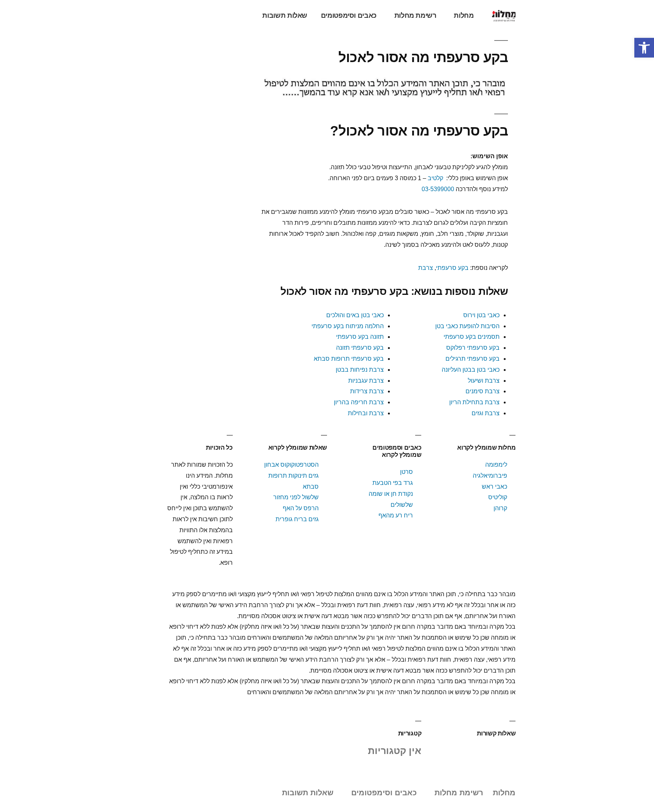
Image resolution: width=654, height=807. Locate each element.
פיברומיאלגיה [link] (490, 475)
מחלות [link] (463, 15)
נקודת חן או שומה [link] (391, 494)
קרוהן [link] (500, 508)
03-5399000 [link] (438, 189)
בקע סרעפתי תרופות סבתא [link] (349, 358)
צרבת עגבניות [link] (366, 380)
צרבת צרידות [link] (367, 391)
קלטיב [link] (435, 178)
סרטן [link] (406, 472)
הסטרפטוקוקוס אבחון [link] (291, 464)
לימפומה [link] (496, 464)
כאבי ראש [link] (494, 486)
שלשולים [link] (402, 505)
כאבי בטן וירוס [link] (481, 315)
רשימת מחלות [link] (415, 15)
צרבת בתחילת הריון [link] (474, 402)
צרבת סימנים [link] (483, 391)
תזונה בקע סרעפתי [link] (360, 336)
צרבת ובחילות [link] (366, 413)
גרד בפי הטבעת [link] (392, 483)
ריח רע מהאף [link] (395, 515)
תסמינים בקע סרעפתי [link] (472, 336)
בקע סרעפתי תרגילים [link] (472, 358)
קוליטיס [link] (497, 497)
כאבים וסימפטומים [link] (349, 15)
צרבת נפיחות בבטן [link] (360, 369)
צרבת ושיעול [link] (484, 380)
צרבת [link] (425, 268)
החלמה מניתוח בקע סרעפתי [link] (347, 326)
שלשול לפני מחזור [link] (296, 497)
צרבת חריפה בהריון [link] (359, 402)
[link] (644, 48)
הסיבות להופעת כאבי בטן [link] (467, 326)
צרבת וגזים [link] (486, 413)
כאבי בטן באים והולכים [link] (355, 315)
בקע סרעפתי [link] (452, 268)
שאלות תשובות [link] (284, 15)
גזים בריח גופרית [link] (297, 519)
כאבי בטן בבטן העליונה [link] (471, 369)
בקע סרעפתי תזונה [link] (360, 347)
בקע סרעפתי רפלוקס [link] (473, 347)
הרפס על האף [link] (301, 508)
